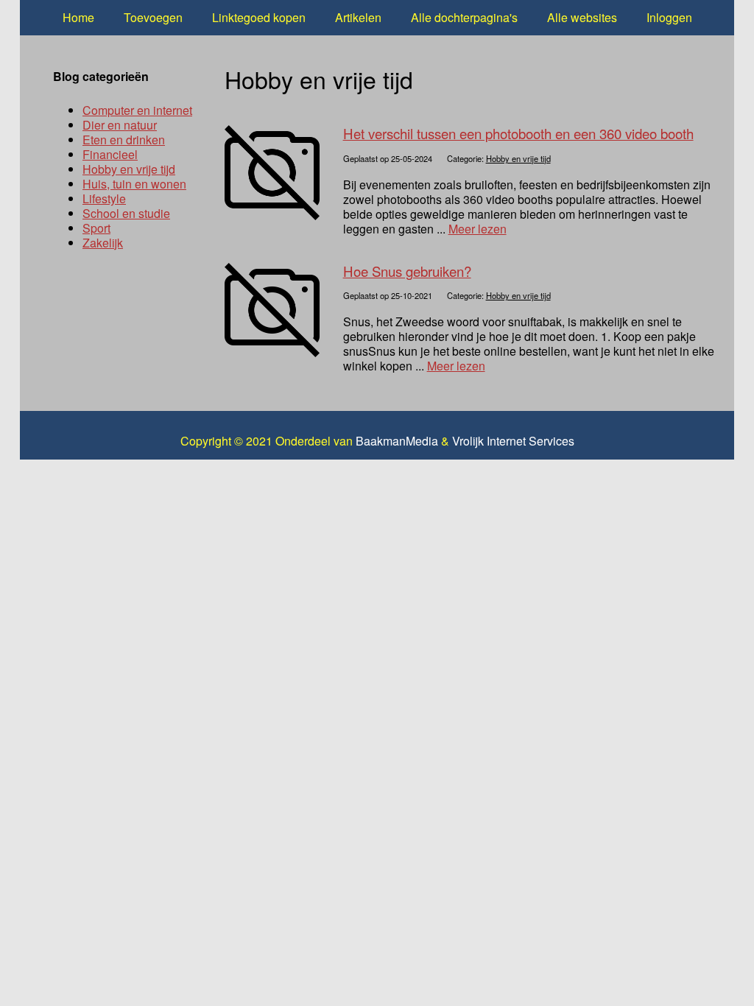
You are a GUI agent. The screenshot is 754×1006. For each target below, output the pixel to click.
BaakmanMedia (397, 441)
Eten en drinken (123, 139)
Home (78, 17)
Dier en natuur (119, 124)
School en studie (126, 213)
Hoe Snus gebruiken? (407, 271)
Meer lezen (477, 228)
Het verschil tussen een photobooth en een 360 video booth (518, 133)
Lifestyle (104, 198)
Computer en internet (137, 110)
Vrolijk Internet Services (513, 441)
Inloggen (669, 17)
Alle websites (582, 17)
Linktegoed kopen (259, 17)
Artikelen (358, 17)
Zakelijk (102, 242)
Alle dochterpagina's (464, 17)
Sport (96, 227)
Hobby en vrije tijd (518, 158)
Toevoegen (153, 17)
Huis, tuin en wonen (134, 183)
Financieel (110, 154)
